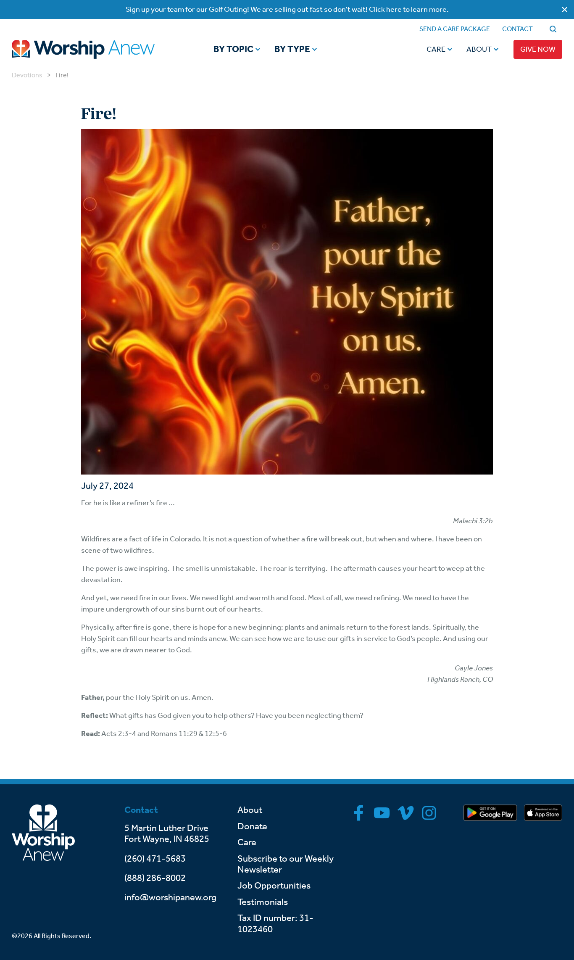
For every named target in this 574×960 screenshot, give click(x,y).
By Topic (233, 49)
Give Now (538, 49)
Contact (517, 29)
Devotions (27, 75)
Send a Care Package (454, 29)
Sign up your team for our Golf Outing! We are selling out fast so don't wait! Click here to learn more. (287, 9)
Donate (252, 826)
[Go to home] (99, 49)
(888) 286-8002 (155, 878)
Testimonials (262, 902)
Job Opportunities (274, 885)
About (479, 49)
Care (436, 49)
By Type (292, 49)
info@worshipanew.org (170, 897)
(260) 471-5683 (155, 858)
